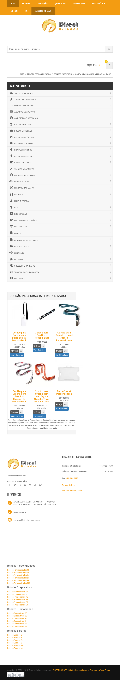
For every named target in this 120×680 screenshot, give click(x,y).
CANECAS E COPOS (22, 163)
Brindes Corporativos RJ (17, 619)
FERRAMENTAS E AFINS (24, 188)
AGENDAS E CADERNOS (24, 112)
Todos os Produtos (24, 93)
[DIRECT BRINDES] (22, 464)
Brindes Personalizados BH (18, 578)
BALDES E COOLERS (22, 125)
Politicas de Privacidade (72, 490)
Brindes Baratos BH (15, 643)
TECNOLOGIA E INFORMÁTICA (27, 272)
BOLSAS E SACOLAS (23, 131)
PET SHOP (18, 260)
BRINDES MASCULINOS (24, 156)
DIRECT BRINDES (60, 670)
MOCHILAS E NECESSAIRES (26, 240)
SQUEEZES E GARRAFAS (24, 266)
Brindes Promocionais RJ (17, 597)
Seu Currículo (98, 3)
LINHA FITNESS (20, 227)
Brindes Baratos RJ (15, 640)
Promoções (43, 3)
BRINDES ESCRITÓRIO (23, 143)
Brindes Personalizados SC (18, 573)
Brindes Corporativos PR (17, 624)
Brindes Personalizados (78, 670)
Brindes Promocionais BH (17, 600)
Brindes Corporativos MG (17, 626)
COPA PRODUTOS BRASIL (25, 175)
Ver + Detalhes (17, 355)
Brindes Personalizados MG (18, 583)
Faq (26, 11)
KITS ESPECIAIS (20, 214)
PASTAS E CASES (21, 247)
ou (21, 351)
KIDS (16, 207)
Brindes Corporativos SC (17, 616)
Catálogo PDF (79, 3)
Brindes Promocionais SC (17, 594)
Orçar (15, 351)
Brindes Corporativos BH (17, 621)
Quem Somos (60, 3)
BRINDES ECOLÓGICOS (24, 137)
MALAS (17, 233)
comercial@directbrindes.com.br (26, 520)
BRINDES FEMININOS (23, 150)
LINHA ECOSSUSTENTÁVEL (25, 220)
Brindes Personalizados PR (18, 581)
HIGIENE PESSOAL (22, 201)
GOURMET (18, 195)
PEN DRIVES (19, 253)
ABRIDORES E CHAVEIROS (25, 100)
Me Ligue (14, 11)
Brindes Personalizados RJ (18, 575)
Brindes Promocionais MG (17, 605)
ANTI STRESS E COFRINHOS (26, 118)
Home (13, 3)
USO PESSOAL (20, 278)
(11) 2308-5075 (44, 11)
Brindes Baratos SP (15, 635)
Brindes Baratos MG (15, 648)
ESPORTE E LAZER (22, 182)
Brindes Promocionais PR (17, 602)
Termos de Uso (68, 485)
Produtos (26, 3)
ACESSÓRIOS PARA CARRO (22, 105)
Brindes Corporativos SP (17, 613)
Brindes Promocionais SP (17, 592)
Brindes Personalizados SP (18, 570)
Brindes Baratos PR (15, 645)
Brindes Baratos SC (15, 638)
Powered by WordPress (100, 670)
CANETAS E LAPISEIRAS (24, 169)
